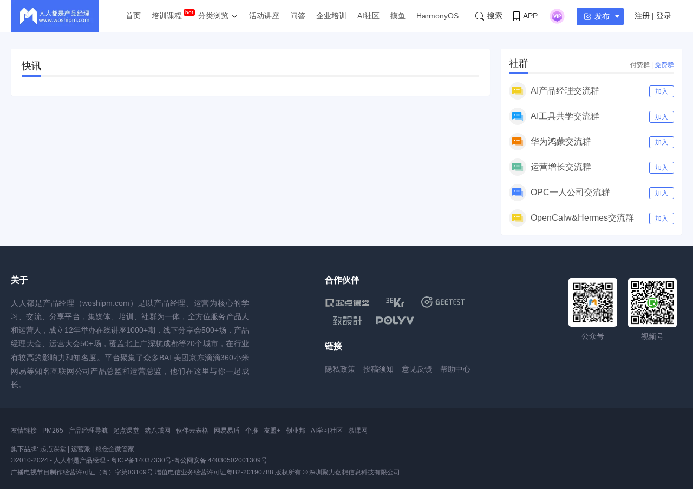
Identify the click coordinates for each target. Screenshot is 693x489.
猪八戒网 (158, 430)
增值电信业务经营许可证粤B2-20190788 (214, 472)
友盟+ (272, 430)
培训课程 (167, 15)
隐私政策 (340, 369)
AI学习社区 (327, 430)
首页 (133, 15)
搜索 (494, 15)
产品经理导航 (88, 430)
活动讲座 (264, 15)
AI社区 (368, 15)
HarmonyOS (437, 15)
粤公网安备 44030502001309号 (220, 460)
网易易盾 (227, 430)
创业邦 (295, 430)
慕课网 (358, 430)
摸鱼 (398, 15)
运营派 (80, 449)
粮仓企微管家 (114, 449)
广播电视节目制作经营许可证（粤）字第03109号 (82, 472)
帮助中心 (455, 369)
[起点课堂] (347, 302)
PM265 (52, 430)
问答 (297, 15)
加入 (661, 91)
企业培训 (331, 15)
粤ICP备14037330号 (141, 460)
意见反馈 (417, 369)
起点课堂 (126, 430)
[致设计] (347, 321)
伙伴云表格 (192, 430)
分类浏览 (213, 15)
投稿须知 (378, 369)
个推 (251, 430)
